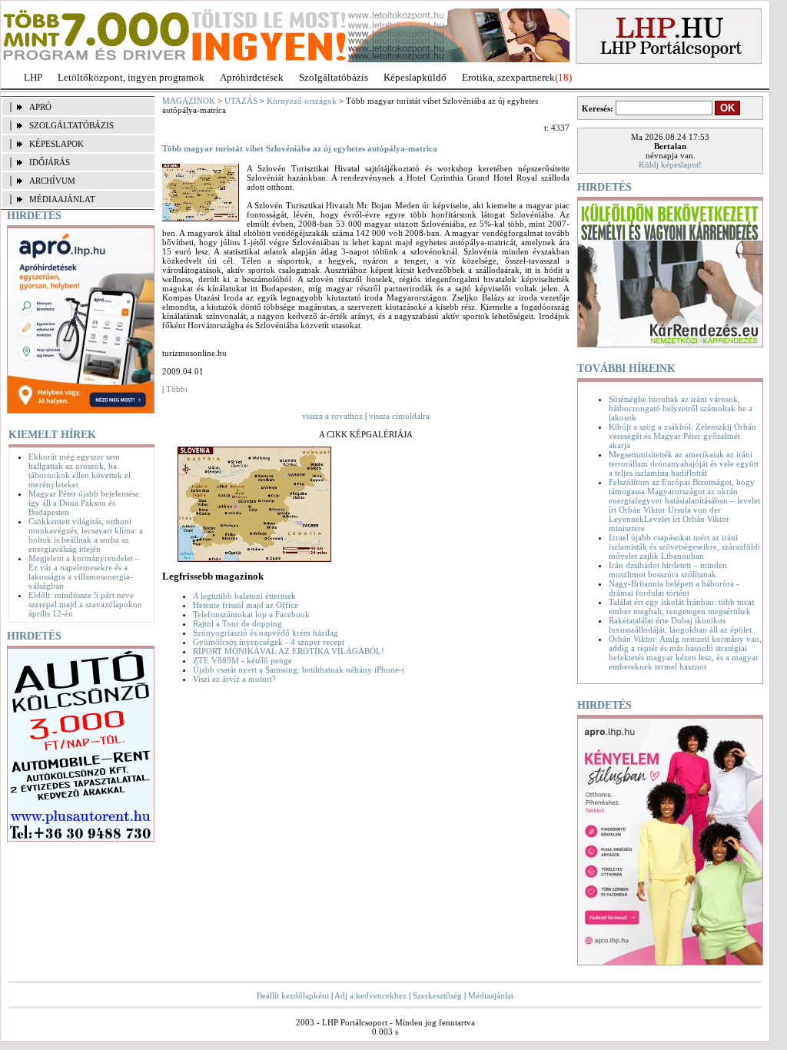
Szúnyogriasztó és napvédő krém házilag (265, 632)
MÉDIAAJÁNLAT (62, 199)
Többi (177, 389)
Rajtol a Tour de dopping (237, 623)
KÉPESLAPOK (56, 143)
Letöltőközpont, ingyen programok (131, 77)
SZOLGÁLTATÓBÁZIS (71, 125)
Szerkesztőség (437, 995)
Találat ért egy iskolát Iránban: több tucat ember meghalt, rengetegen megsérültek (681, 606)
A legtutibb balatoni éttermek (244, 595)
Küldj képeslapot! (670, 164)
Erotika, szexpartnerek (508, 77)
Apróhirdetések (252, 77)
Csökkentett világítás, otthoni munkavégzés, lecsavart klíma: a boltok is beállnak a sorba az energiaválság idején (85, 535)
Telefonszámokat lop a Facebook (251, 614)
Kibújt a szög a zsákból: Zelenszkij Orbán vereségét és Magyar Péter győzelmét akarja (682, 436)
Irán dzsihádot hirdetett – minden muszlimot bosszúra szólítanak (668, 569)
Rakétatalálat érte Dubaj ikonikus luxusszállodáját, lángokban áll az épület (680, 625)
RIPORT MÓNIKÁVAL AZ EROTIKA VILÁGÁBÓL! (288, 651)
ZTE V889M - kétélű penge (242, 660)
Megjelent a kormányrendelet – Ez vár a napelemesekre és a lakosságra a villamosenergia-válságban (84, 571)
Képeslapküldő (415, 77)
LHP (33, 77)
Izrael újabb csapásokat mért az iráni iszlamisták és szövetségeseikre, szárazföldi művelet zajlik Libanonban (684, 546)
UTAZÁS (240, 100)
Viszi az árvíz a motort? (234, 678)
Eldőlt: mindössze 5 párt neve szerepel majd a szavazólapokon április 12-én (85, 604)
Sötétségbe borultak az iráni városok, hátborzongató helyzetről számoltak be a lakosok (680, 408)
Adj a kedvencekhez (370, 995)
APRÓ (40, 106)
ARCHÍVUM (52, 180)
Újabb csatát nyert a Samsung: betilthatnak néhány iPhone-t (298, 669)
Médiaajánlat (490, 995)
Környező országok (302, 100)
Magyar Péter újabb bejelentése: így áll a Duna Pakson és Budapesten (84, 503)
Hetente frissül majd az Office (245, 605)
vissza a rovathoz (332, 415)
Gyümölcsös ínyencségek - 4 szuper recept (268, 641)
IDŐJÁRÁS (49, 162)
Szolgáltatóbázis (333, 77)
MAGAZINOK (188, 100)
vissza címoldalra (399, 415)
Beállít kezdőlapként (293, 995)
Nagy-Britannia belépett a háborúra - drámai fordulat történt (674, 588)
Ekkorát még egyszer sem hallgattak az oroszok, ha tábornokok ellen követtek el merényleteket (79, 470)
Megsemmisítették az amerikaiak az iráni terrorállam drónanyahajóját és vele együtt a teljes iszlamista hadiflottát (684, 463)
